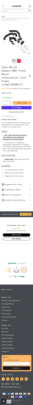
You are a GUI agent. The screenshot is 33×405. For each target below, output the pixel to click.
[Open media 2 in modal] (16, 41)
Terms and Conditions (9, 317)
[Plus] (10, 102)
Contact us (5, 351)
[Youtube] (17, 379)
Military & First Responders (11, 300)
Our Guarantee (6, 310)
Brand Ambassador (8, 335)
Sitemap (4, 320)
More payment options (16, 112)
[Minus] (3, 102)
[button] (16, 10)
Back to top (6, 289)
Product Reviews (7, 345)
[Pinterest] (21, 379)
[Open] (3, 401)
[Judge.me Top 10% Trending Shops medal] (24, 270)
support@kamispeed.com (12, 387)
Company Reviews (8, 348)
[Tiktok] (26, 379)
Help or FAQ (6, 307)
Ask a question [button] (16, 238)
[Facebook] (3, 379)
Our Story (5, 328)
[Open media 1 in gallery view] (14, 61)
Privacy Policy (6, 313)
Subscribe (16, 368)
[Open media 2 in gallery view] (19, 61)
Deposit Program (7, 338)
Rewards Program (7, 341)
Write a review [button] (16, 235)
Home (3, 16)
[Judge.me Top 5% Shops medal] (16, 270)
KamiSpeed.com (16, 400)
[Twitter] (8, 379)
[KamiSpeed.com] (16, 6)
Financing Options (8, 304)
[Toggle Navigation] (3, 6)
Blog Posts (5, 331)
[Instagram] (12, 379)
